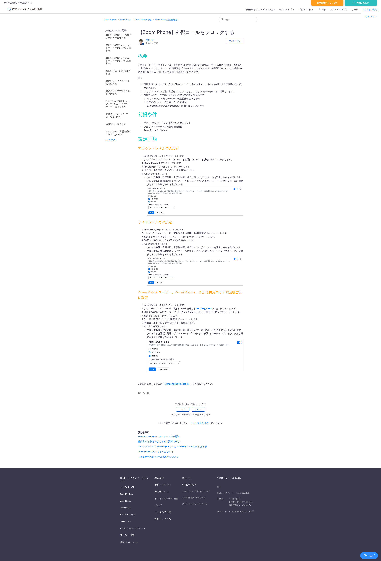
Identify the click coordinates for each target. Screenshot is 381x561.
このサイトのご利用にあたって (194, 491)
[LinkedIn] (148, 393)
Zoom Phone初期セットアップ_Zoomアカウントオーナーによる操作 (118, 104)
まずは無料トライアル (327, 3)
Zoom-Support (110, 20)
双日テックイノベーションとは (260, 9)
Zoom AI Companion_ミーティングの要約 (158, 436)
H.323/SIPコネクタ (128, 515)
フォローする (234, 41)
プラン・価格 (305, 9)
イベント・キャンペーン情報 (166, 499)
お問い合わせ (363, 3)
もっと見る (109, 140)
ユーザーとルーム (204, 308)
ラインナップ (285, 9)
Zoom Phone (125, 20)
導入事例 (322, 9)
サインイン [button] (371, 16)
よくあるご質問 (369, 9)
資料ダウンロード (161, 492)
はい (183, 409)
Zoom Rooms (125, 501)
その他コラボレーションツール (132, 528)
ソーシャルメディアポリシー (193, 504)
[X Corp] (143, 393)
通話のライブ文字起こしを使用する (118, 92)
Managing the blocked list (177, 383)
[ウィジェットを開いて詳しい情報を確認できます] (369, 556)
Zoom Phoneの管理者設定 (166, 20)
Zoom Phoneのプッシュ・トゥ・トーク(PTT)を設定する (119, 48)
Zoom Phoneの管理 (143, 20)
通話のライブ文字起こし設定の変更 (118, 82)
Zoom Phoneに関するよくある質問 (155, 451)
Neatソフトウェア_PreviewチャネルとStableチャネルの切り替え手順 (172, 446)
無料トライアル (162, 519)
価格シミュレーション (129, 542)
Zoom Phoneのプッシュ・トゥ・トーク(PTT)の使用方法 (119, 61)
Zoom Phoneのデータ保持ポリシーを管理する (119, 36)
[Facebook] (139, 393)
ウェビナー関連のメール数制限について (158, 456)
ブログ (355, 9)
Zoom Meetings (126, 494)
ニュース (187, 478)
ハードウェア (125, 522)
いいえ (198, 409)
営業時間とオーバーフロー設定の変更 (117, 115)
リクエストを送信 (199, 423)
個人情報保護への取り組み (192, 498)
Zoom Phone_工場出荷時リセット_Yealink (118, 133)
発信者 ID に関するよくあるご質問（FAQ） (160, 441)
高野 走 (149, 40)
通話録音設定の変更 (116, 124)
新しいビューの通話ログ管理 (118, 72)
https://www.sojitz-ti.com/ (240, 511)
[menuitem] (260, 10)
